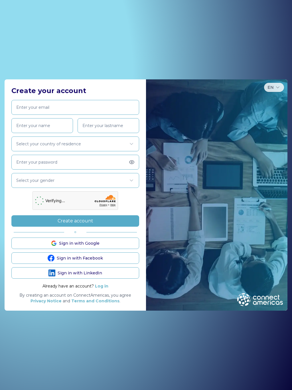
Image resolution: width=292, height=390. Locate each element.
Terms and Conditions (95, 300)
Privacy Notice (46, 300)
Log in (101, 286)
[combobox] (274, 87)
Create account (75, 221)
